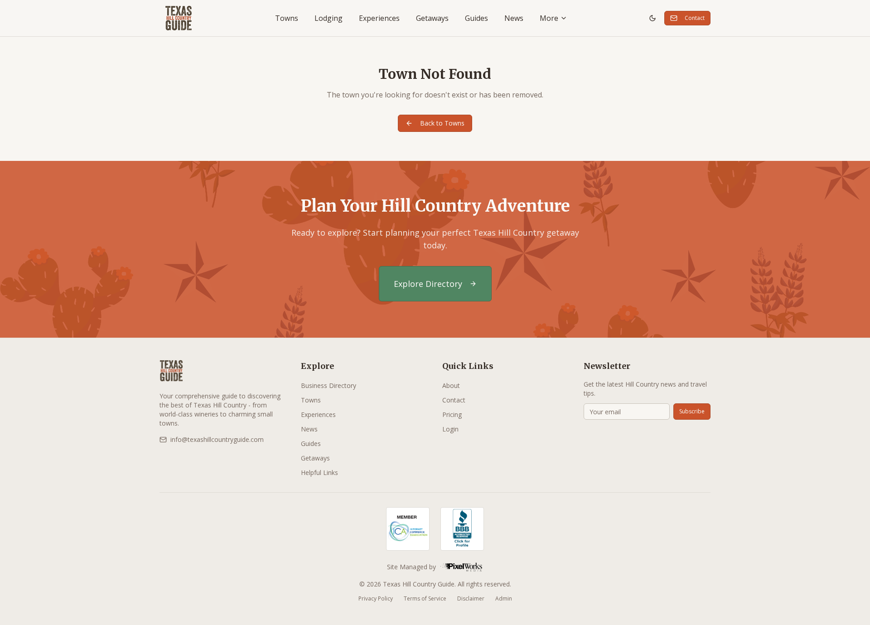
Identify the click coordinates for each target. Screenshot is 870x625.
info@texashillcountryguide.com (217, 439)
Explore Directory (428, 283)
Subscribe (692, 411)
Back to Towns (442, 123)
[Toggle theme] (652, 18)
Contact (695, 18)
